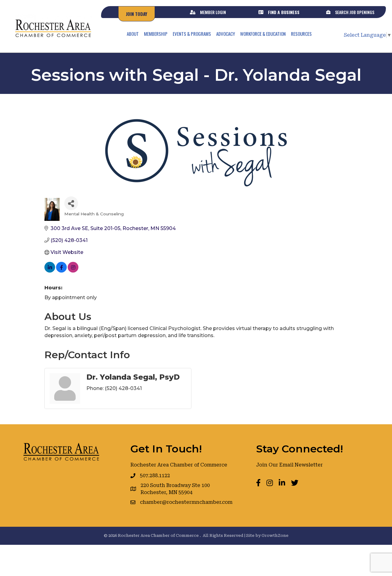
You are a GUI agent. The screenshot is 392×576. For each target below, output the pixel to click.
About (133, 33)
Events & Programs (192, 33)
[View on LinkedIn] (49, 271)
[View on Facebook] (61, 271)
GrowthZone (275, 535)
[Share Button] (71, 203)
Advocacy (225, 33)
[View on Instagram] (73, 271)
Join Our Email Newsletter (289, 465)
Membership (156, 33)
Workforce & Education (263, 33)
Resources (301, 33)
